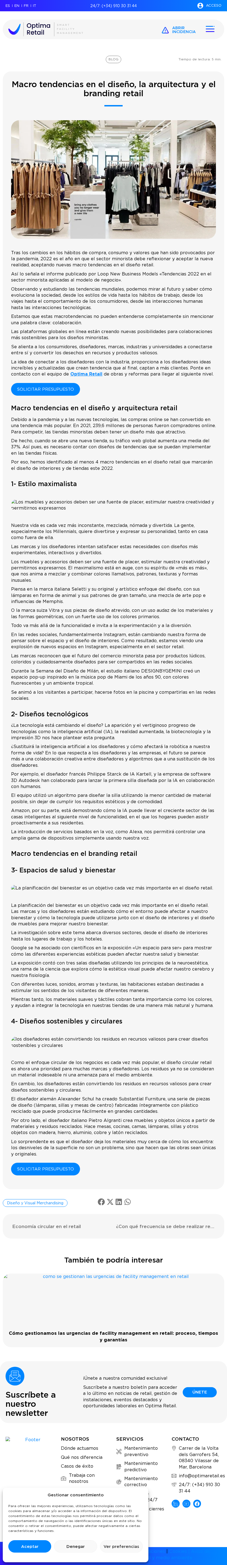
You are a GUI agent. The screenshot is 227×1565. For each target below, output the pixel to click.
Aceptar (29, 1546)
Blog (113, 59)
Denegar (75, 1546)
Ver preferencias (121, 1546)
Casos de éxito (77, 1466)
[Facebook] (197, 1504)
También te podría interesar (113, 1260)
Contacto (185, 1439)
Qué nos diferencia (81, 1457)
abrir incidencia (184, 30)
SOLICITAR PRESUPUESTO (45, 389)
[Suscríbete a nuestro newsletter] (15, 1376)
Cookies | (180, 1551)
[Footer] (176, 1504)
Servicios (129, 1439)
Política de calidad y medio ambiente (151, 1557)
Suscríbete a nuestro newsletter (31, 1404)
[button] (101, 1201)
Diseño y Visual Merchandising (35, 1203)
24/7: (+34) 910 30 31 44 (113, 6)
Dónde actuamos (79, 1448)
